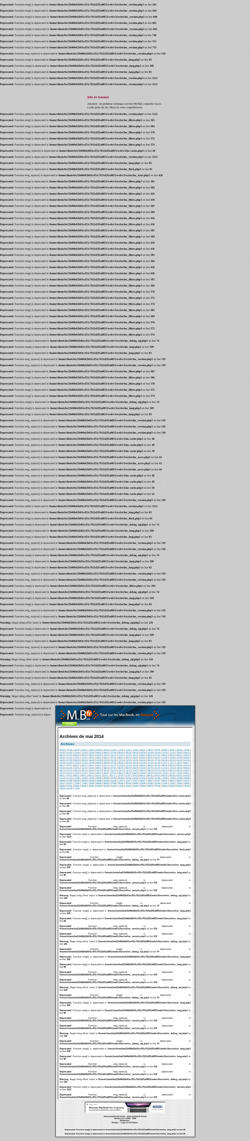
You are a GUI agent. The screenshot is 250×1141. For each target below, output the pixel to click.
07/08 (69, 781)
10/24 (91, 753)
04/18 (135, 763)
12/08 (165, 778)
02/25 (62, 753)
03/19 (186, 760)
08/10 (149, 776)
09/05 (186, 783)
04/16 (179, 765)
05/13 (172, 770)
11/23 (172, 753)
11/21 (84, 758)
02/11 (105, 776)
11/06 (84, 783)
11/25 (128, 750)
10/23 (179, 753)
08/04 (150, 786)
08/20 (62, 760)
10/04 (135, 786)
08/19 (150, 760)
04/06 (135, 783)
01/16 (69, 768)
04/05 (91, 786)
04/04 (179, 786)
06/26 (77, 750)
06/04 (165, 786)
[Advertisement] (125, 730)
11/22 (128, 755)
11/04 (128, 786)
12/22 (121, 755)
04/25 (179, 750)
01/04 (69, 788)
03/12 (143, 773)
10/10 (135, 776)
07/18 (113, 763)
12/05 (165, 783)
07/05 (69, 786)
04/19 (179, 760)
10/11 (179, 773)
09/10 (142, 776)
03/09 (143, 778)
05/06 (128, 783)
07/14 (69, 770)
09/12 (99, 773)
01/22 (69, 758)
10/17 (179, 763)
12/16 (121, 765)
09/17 (186, 763)
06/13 (165, 770)
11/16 (128, 765)
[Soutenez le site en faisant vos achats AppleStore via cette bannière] (125, 1111)
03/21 (143, 758)
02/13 (62, 773)
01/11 (112, 776)
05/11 (84, 776)
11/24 (84, 753)
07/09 (113, 778)
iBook (118, 1123)
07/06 (113, 783)
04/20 (91, 760)
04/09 (135, 778)
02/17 (106, 765)
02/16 (62, 768)
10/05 (179, 783)
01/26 (113, 750)
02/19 (62, 763)
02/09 (150, 778)
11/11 (172, 773)
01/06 (157, 783)
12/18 (77, 763)
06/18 (120, 763)
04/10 (179, 776)
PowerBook (105, 1123)
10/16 (135, 765)
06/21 (120, 758)
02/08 (106, 781)
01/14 (113, 770)
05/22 (172, 755)
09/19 (142, 760)
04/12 (136, 773)
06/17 (77, 765)
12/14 (165, 768)
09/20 (186, 758)
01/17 (113, 765)
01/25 (69, 753)
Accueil (69, 724)
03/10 (186, 776)
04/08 (91, 781)
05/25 (172, 750)
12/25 (121, 750)
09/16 (142, 765)
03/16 (186, 765)
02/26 (106, 750)
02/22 (62, 758)
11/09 (84, 778)
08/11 (62, 776)
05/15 (128, 768)
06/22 (165, 755)
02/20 (106, 760)
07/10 (157, 776)
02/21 (150, 758)
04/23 (91, 755)
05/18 (128, 763)
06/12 (121, 773)
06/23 (77, 755)
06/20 (77, 760)
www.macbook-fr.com (137, 1116)
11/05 (172, 783)
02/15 (150, 768)
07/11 (69, 776)
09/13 (142, 770)
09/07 (142, 781)
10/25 (135, 750)
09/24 (99, 753)
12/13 (121, 770)
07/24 (113, 753)
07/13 (157, 770)
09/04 (142, 786)
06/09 (120, 778)
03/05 (99, 786)
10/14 (179, 768)
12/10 (120, 776)
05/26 (84, 750)
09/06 (99, 783)
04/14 (91, 770)
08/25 (150, 750)
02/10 (62, 778)
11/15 (84, 768)
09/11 (186, 773)
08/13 (150, 770)
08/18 (106, 763)
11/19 (128, 760)
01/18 (157, 763)
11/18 (84, 763)
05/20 (84, 760)
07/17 (69, 765)
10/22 (135, 755)
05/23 (84, 755)
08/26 (62, 750)
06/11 (76, 776)
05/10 (172, 776)
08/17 (62, 765)
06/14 (77, 770)
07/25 (157, 750)
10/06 (91, 783)
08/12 (106, 773)
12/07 (121, 781)
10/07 (135, 781)
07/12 (113, 773)
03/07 (186, 781)
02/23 (106, 755)
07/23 (69, 755)
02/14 (106, 770)
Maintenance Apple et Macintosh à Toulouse (132, 1123)
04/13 (179, 770)
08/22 (150, 755)
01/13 (69, 773)
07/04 (157, 786)
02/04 (62, 788)
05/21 (128, 758)
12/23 (165, 753)
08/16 (150, 765)
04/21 (135, 758)
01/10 (69, 778)
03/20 (99, 760)
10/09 (91, 778)
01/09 (157, 778)
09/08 (186, 778)
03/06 (143, 783)
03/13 (186, 770)
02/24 (150, 753)
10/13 (135, 770)
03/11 (98, 776)
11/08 (172, 778)
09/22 (142, 755)
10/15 (91, 768)
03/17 (99, 765)
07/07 (157, 781)
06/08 (77, 781)
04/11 (91, 776)
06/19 (165, 760)
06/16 (165, 765)
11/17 (172, 763)
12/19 (121, 760)
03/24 (143, 753)
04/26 (91, 750)
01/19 (69, 763)
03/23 (99, 755)
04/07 (179, 781)
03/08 (99, 781)
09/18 (99, 763)
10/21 (91, 758)
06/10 (164, 776)
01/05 (113, 786)
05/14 (84, 770)
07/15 (113, 768)
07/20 (69, 760)
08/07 (150, 781)
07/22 (157, 755)
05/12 (128, 773)
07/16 (157, 765)
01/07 (69, 783)
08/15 (106, 768)
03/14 (99, 770)
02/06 (150, 783)
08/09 (106, 778)
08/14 (62, 770)
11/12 (84, 773)
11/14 (172, 768)
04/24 (135, 753)
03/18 (143, 763)
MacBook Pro (112, 1123)
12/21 (77, 758)
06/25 (165, 750)
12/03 (77, 788)
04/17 (91, 765)
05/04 (172, 786)
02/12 (150, 773)
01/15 (157, 768)
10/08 (179, 778)
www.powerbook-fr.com (114, 1116)
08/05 (62, 786)
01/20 (113, 760)
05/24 (128, 753)
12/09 (77, 778)
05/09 (128, 778)
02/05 (106, 786)
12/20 (165, 758)
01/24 (157, 753)
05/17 (84, 765)
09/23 (186, 753)
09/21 (99, 758)
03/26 (99, 750)
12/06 (77, 783)
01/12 (158, 773)
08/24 (106, 753)
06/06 (120, 783)
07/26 (69, 750)
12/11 (165, 773)
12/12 (77, 773)
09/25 (142, 750)
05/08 (84, 781)
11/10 (127, 776)
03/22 (186, 755)
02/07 (62, 783)
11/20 (172, 758)
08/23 (62, 755)
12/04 (121, 786)
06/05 (77, 786)
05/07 (172, 781)
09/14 (186, 768)
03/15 (143, 768)
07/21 (113, 758)
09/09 (99, 778)
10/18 (91, 763)
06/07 (165, 781)
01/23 (113, 755)
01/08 (113, 781)
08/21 (106, 758)
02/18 (150, 763)
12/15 (77, 768)
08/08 (62, 781)
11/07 (128, 781)
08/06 (106, 783)
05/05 (84, 786)
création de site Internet (149, 1123)
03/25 (186, 750)
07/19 (157, 760)
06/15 (120, 768)
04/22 (179, 755)
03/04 (186, 786)
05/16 (172, 765)
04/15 (135, 768)
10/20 (179, 758)
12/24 (77, 753)
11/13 (128, 770)
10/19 (135, 760)
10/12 (91, 773)
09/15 (99, 768)
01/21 (157, 758)
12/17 (165, 763)
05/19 (172, 760)
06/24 (120, 753)
